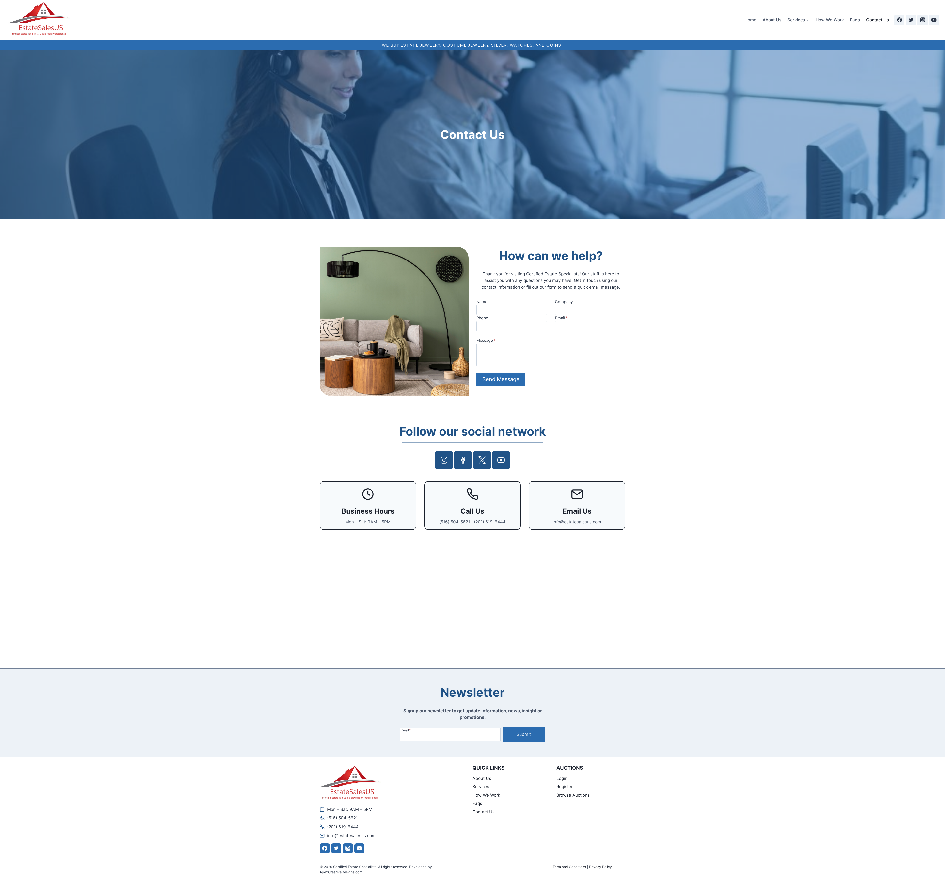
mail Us (579, 511)
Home (750, 19)
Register (564, 786)
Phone (482, 317)
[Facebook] (899, 20)
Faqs (855, 19)
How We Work (830, 19)
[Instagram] (922, 20)
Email (561, 317)
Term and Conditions (569, 867)
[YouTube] (934, 20)
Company (564, 301)
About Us (772, 19)
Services (480, 786)
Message (485, 340)
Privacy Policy (600, 867)
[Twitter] (911, 20)
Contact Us (877, 19)
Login (561, 778)
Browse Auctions (573, 795)
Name (481, 301)
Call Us (472, 511)
